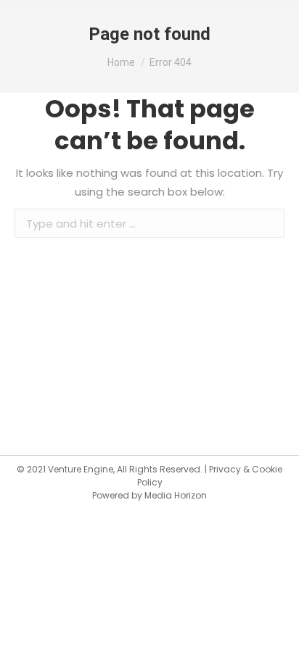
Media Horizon (175, 495)
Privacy (225, 469)
